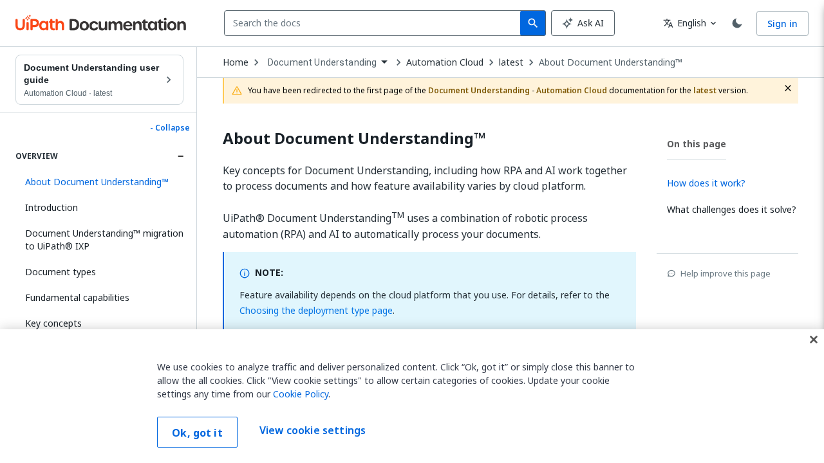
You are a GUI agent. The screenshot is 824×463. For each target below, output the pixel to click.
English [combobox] (684, 23)
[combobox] (375, 23)
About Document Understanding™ (610, 62)
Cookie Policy (300, 394)
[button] (99, 182)
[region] (412, 396)
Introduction (51, 207)
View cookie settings (312, 431)
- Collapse (170, 128)
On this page (696, 143)
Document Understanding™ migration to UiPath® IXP (104, 239)
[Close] (814, 339)
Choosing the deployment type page (316, 310)
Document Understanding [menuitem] (322, 62)
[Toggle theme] (737, 23)
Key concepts (53, 323)
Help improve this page (725, 273)
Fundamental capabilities (77, 297)
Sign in (782, 23)
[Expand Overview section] (180, 156)
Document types (60, 271)
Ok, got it (197, 432)
